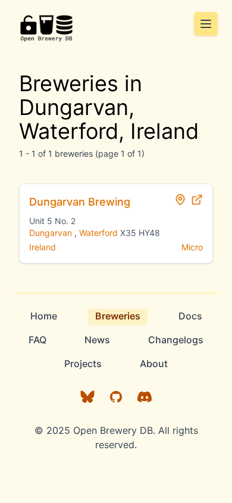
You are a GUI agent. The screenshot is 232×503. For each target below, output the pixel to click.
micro (192, 247)
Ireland (42, 247)
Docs (190, 316)
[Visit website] (197, 200)
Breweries (117, 316)
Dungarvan (50, 233)
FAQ (37, 340)
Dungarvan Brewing (79, 201)
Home (43, 316)
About (154, 364)
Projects (83, 364)
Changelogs (175, 340)
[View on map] (180, 200)
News (97, 340)
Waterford (98, 233)
